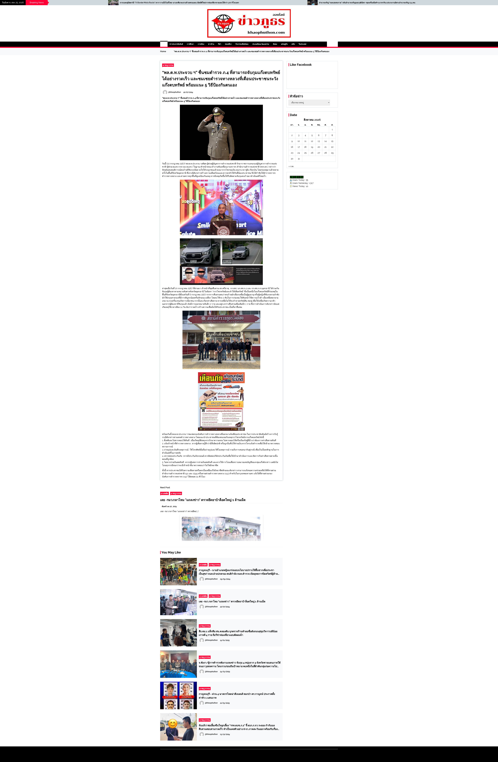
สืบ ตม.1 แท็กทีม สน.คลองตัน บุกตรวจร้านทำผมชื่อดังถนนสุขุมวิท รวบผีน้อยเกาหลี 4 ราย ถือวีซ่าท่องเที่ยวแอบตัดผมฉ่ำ (238, 633)
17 (299, 147)
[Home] (164, 44)
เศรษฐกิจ (284, 44)
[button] (329, 44)
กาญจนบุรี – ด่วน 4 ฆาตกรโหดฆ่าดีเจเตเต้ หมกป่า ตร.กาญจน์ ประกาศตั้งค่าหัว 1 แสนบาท (237, 695)
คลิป (293, 44)
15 (332, 141)
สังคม (275, 44)
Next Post (165, 487)
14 (325, 141)
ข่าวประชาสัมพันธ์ (176, 44)
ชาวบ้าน (211, 44)
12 (312, 141)
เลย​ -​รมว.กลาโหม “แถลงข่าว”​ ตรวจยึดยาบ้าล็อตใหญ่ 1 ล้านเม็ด (232, 601)
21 (325, 147)
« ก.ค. (291, 166)
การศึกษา (190, 44)
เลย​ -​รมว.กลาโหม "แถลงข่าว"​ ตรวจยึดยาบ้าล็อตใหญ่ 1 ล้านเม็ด (203, 500)
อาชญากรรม (168, 65)
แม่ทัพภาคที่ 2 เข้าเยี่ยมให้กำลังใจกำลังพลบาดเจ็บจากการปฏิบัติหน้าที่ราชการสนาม (262, 3)
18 (305, 147)
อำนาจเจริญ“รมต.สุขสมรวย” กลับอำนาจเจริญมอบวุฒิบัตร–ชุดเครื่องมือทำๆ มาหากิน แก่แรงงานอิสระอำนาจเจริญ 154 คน (78, 3)
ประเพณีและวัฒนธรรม (260, 44)
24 (299, 153)
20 (319, 147)
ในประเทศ (302, 44)
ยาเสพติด (164, 493)
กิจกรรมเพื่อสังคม (242, 44)
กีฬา (219, 44)
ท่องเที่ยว (228, 44)
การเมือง (201, 44)
